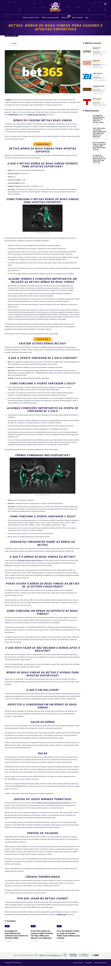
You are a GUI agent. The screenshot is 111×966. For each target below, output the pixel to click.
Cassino (14, 35)
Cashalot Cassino (98, 86)
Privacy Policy (89, 962)
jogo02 (14, 43)
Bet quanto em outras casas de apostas (30, 560)
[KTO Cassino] (87, 105)
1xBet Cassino (97, 73)
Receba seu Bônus (42, 144)
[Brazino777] (87, 55)
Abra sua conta (96, 51)
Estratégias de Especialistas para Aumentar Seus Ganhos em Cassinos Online (16, 934)
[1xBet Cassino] (87, 80)
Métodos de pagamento (100, 962)
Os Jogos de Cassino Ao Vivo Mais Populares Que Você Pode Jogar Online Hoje (99, 158)
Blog (86, 17)
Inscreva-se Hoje (42, 339)
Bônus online (65, 17)
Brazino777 (96, 48)
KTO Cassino (97, 99)
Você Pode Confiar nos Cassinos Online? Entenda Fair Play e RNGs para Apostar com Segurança (42, 934)
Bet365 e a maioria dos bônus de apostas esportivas (53, 803)
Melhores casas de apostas (50, 17)
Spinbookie (96, 61)
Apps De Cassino (77, 17)
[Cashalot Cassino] (87, 92)
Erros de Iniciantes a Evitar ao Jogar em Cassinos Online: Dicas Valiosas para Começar (68, 934)
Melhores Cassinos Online (31, 17)
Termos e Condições (78, 962)
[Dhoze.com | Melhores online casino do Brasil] (55, 7)
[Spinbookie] (87, 65)
